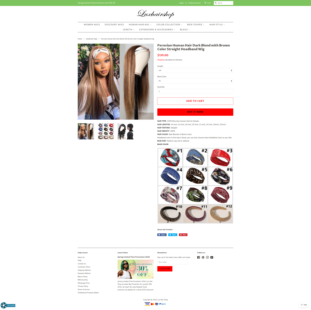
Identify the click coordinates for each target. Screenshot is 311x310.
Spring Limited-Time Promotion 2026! (134, 257)
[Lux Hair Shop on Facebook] (198, 258)
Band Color (161, 76)
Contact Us (82, 264)
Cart (209, 3)
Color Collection (168, 24)
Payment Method (84, 273)
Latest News (123, 253)
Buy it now (195, 112)
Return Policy (83, 276)
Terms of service (84, 289)
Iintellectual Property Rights (88, 293)
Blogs (184, 29)
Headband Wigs (91, 39)
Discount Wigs (114, 24)
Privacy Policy (83, 286)
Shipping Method (84, 270)
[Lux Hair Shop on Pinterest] (203, 258)
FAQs (80, 260)
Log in (181, 3)
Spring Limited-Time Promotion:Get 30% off (96, 3)
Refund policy (83, 280)
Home (80, 39)
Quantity (160, 87)
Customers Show (84, 267)
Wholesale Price (84, 283)
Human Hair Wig (139, 24)
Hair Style (216, 24)
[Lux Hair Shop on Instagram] (207, 258)
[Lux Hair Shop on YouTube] (211, 258)
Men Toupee (195, 24)
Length (128, 29)
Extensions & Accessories (156, 29)
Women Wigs (92, 24)
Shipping (160, 60)
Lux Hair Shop (162, 300)
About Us (81, 257)
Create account (194, 3)
